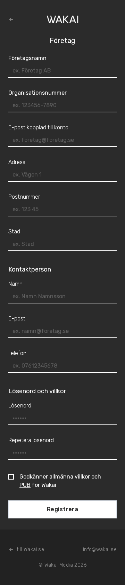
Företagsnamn (27, 58)
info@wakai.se (100, 549)
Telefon (17, 353)
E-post (16, 318)
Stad (14, 231)
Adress (16, 162)
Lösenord (19, 405)
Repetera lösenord (31, 440)
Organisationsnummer (37, 92)
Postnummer (24, 196)
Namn (15, 284)
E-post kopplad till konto (38, 127)
